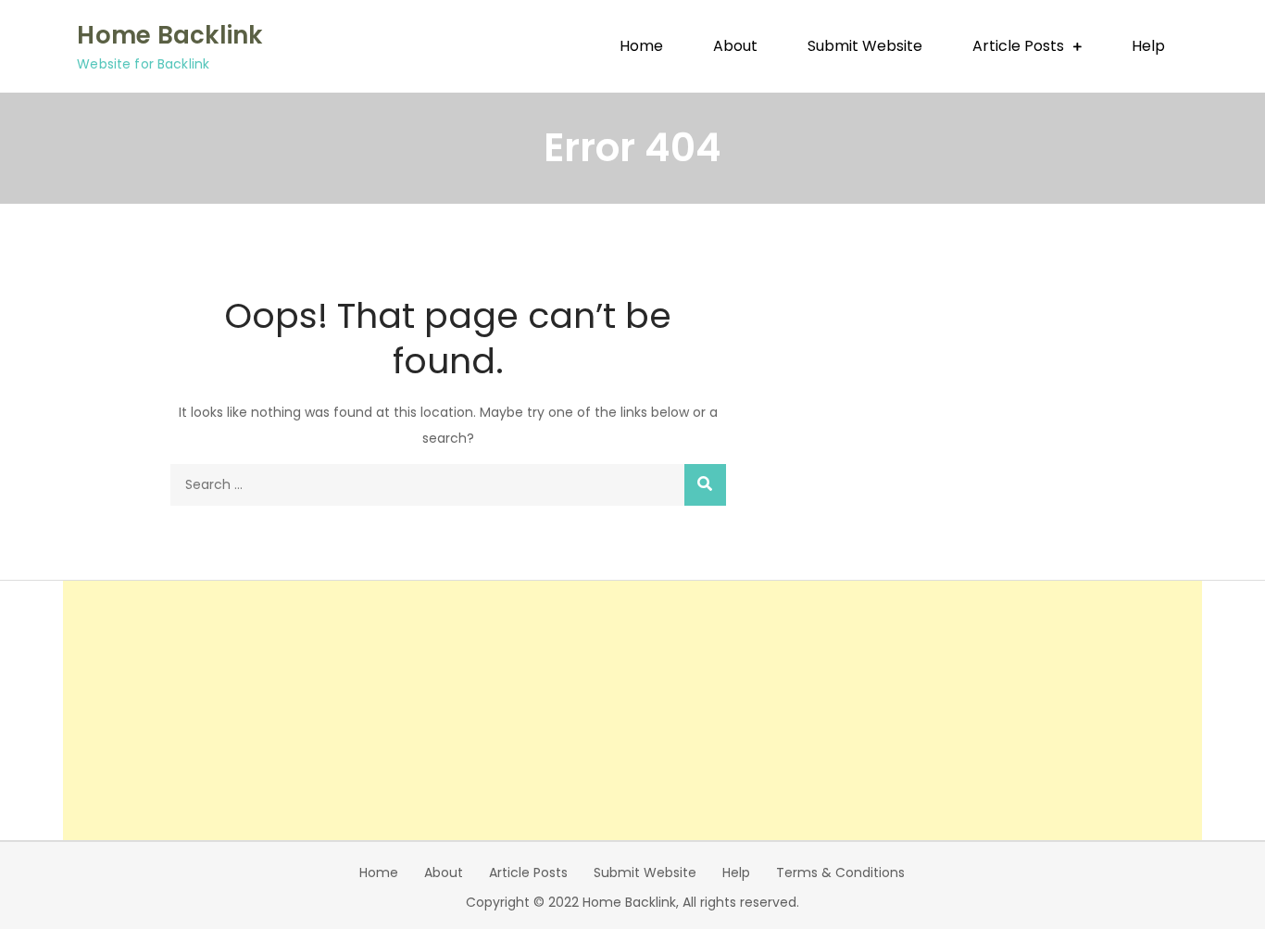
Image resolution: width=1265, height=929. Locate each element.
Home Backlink (169, 35)
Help (1148, 45)
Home (641, 45)
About (735, 45)
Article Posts (1018, 45)
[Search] (705, 485)
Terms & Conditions (840, 872)
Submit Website (865, 45)
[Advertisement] (632, 710)
